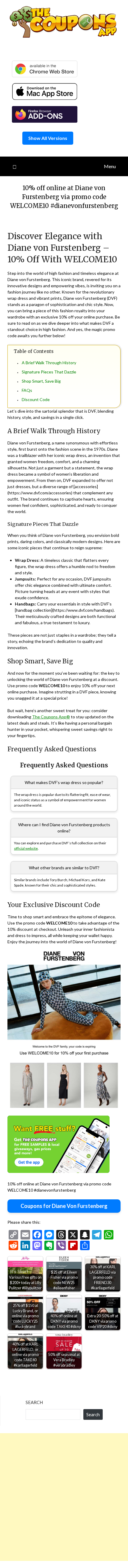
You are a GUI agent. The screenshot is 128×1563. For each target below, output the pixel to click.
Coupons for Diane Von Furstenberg (64, 1206)
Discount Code (36, 399)
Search (34, 1402)
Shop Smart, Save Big (41, 381)
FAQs (27, 390)
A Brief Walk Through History (49, 362)
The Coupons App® (51, 716)
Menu (110, 166)
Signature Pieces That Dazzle (49, 371)
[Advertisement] (64, 1497)
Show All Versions (47, 138)
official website (26, 848)
